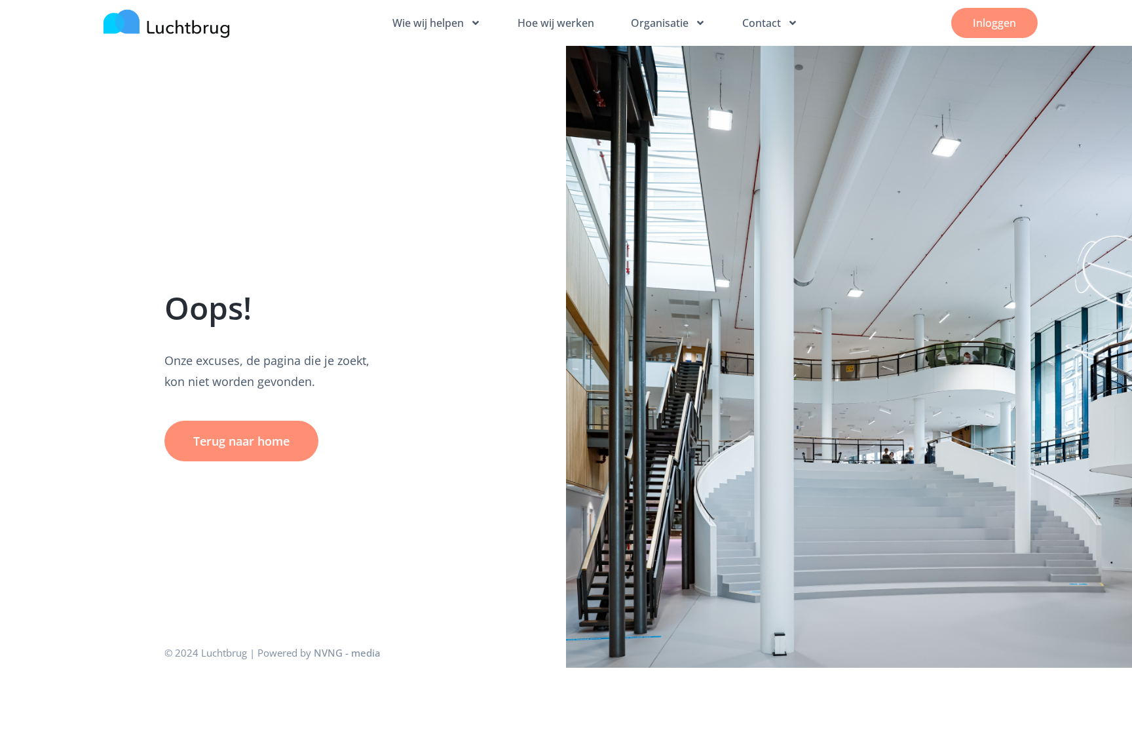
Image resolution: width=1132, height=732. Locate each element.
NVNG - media (347, 652)
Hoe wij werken (556, 22)
